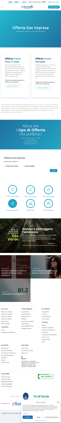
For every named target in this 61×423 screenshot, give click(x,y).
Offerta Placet (4, 321)
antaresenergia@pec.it (7, 384)
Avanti (53, 170)
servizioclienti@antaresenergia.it (27, 110)
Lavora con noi (45, 337)
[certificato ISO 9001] (17, 2)
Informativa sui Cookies (27, 350)
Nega (38, 417)
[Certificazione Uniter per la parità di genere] (10, 2)
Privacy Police (43, 420)
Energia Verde (45, 312)
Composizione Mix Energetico (49, 334)
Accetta (28, 417)
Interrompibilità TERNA (27, 326)
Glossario (3, 360)
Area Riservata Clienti (6, 350)
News (43, 342)
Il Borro (3, 330)
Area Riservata (5, 348)
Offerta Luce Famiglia (6, 312)
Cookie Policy (37, 420)
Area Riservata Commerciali (8, 353)
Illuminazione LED (25, 316)
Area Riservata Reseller (7, 355)
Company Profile (46, 339)
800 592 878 (5, 110)
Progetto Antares (46, 316)
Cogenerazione (25, 323)
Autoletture (4, 357)
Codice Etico (45, 332)
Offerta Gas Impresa (6, 319)
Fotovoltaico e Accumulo (27, 321)
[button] (58, 402)
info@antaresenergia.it (7, 381)
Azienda (44, 325)
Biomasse (23, 319)
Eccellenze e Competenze (48, 330)
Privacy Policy (24, 348)
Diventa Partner (5, 362)
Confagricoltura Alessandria (8, 332)
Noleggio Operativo (26, 328)
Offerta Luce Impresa (6, 314)
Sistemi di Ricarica (25, 314)
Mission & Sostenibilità (47, 327)
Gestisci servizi (26, 413)
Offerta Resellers (5, 323)
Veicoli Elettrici (25, 312)
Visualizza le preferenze (51, 417)
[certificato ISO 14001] (24, 2)
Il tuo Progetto (45, 319)
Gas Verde (44, 314)
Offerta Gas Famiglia (6, 316)
